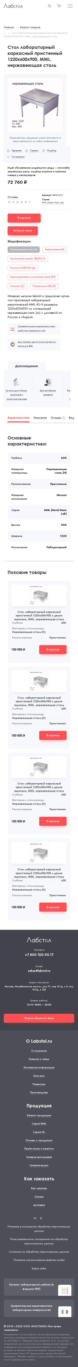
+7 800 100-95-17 (39, 955)
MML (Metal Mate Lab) (53, 202)
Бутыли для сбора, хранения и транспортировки (16, 394)
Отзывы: (13, 197)
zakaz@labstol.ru (39, 971)
